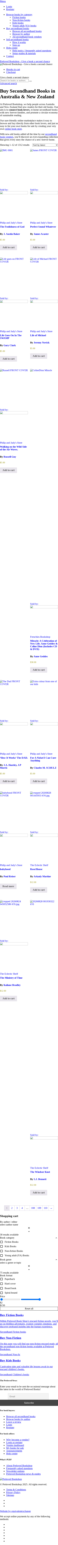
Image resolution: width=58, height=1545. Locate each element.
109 (39, 1208)
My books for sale (15, 1448)
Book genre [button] (5, 1259)
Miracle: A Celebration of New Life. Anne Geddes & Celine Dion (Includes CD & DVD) (44, 645)
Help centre (11, 48)
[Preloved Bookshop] (11, 1479)
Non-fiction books (21, 20)
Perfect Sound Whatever (43, 226)
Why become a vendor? (17, 1439)
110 (45, 1208)
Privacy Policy (13, 1492)
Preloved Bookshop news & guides (23, 1474)
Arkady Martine (42, 876)
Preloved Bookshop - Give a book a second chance (25, 61)
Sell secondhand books (17, 39)
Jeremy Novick (41, 342)
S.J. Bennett (40, 1179)
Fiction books (19, 17)
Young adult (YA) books (24, 25)
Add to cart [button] (8, 247)
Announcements (14, 1450)
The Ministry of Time (11, 977)
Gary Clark (10, 345)
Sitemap (10, 1495)
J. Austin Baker (12, 234)
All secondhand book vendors (27, 36)
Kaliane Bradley (12, 985)
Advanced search (8, 83)
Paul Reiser (10, 876)
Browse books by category (19, 14)
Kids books (18, 23)
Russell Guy (10, 456)
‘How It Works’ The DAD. (14, 757)
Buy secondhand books (17, 28)
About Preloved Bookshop (19, 1465)
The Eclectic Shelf (39, 865)
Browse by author (21, 34)
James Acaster (41, 234)
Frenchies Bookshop (40, 637)
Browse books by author (18, 1419)
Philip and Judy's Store (11, 222)
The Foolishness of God (12, 226)
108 (33, 1208)
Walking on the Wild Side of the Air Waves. (13, 448)
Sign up (16, 45)
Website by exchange (15, 1511)
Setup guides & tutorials (24, 53)
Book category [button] (7, 1237)
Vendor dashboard (15, 1445)
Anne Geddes (41, 656)
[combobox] (29, 1224)
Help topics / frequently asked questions (31, 50)
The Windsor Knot (40, 1172)
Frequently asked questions (19, 1468)
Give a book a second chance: (14, 77)
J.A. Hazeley (10, 765)
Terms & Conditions (16, 1489)
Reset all (29, 1308)
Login (9, 6)
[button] (29, 1228)
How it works (19, 42)
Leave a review (13, 1422)
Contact (10, 56)
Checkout (11, 72)
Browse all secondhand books (27, 31)
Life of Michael (38, 335)
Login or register (14, 1442)
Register (10, 9)
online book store (13, 129)
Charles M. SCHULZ (45, 767)
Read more (8, 886)
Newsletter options (15, 1471)
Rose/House (36, 869)
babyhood (5, 869)
